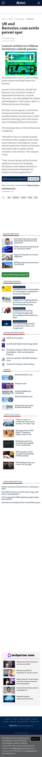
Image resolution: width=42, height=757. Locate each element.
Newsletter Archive (23, 721)
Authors (34, 719)
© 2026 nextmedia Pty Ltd (25, 726)
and (9, 197)
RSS (38, 721)
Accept (35, 739)
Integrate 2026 (20, 384)
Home (4, 19)
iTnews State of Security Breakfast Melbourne (24, 407)
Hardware (30, 19)
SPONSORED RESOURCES (14, 333)
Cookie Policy (30, 751)
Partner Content (12, 281)
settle (30, 197)
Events (7, 370)
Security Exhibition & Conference (23, 392)
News (11, 19)
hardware (16, 197)
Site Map (32, 721)
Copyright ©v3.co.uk (7, 191)
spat (35, 197)
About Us (15, 719)
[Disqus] (21, 535)
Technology (20, 19)
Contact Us (8, 719)
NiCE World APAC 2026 (24, 375)
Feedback (6, 721)
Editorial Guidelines (25, 719)
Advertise (13, 721)
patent (23, 197)
